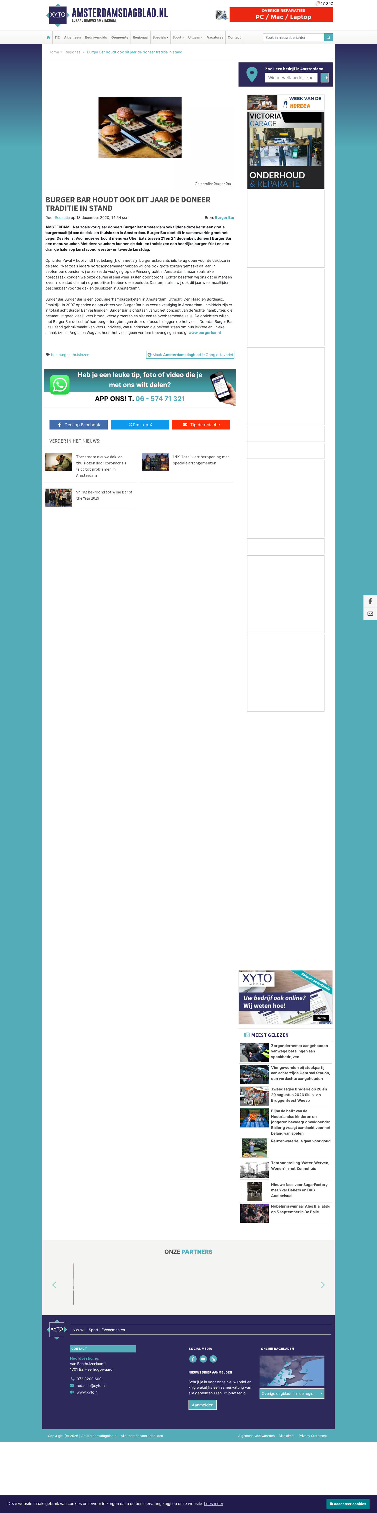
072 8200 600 (89, 1126)
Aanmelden (202, 1152)
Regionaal (140, 37)
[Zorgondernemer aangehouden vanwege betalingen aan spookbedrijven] (254, 800)
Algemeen (72, 37)
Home (53, 52)
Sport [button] (177, 37)
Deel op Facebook (82, 424)
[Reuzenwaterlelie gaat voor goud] (254, 895)
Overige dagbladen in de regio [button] (287, 1140)
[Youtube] (204, 1106)
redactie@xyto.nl (91, 1133)
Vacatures (215, 37)
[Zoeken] (328, 37)
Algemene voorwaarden (256, 1183)
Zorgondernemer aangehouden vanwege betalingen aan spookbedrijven (299, 798)
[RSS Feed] (214, 1106)
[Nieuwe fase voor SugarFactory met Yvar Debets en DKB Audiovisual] (254, 939)
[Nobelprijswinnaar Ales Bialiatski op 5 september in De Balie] (254, 960)
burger (64, 354)
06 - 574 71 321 (160, 399)
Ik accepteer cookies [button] (348, 1504)
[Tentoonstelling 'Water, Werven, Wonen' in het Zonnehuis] (254, 917)
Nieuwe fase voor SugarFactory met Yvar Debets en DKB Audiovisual (299, 937)
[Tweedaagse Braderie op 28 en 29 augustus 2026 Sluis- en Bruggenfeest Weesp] (254, 843)
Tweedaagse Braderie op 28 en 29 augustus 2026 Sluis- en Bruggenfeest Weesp (299, 841)
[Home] (48, 37)
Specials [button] (159, 37)
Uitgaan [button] (194, 37)
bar (53, 354)
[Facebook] (193, 1106)
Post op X (142, 424)
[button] (48, 1032)
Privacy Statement (313, 1183)
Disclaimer (287, 1183)
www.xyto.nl (87, 1139)
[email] (370, 614)
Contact (234, 37)
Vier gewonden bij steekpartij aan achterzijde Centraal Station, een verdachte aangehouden (300, 820)
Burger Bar (224, 217)
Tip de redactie (205, 424)
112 (57, 37)
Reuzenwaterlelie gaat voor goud (301, 888)
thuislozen (80, 354)
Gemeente (119, 37)
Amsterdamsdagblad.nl (120, 12)
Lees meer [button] (213, 1503)
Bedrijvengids (96, 37)
